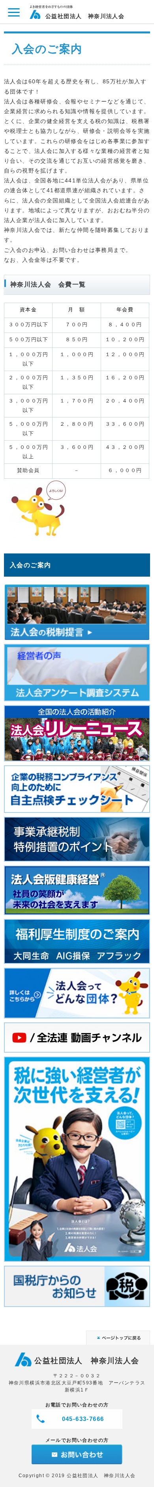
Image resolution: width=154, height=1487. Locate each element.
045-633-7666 (83, 1418)
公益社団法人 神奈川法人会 (84, 16)
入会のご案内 (30, 564)
